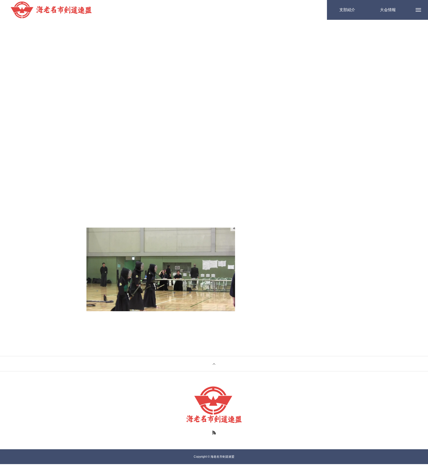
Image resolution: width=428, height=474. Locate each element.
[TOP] (214, 363)
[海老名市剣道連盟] (51, 10)
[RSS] (214, 432)
